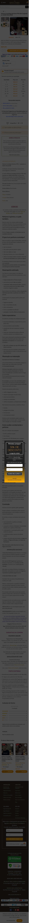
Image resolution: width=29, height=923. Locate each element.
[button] (24, 441)
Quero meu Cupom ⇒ (14, 474)
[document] (14, 461)
